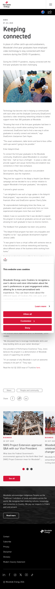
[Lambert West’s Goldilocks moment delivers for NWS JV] (31, 469)
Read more (11, 515)
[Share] (50, 12)
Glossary (6, 557)
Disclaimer (7, 551)
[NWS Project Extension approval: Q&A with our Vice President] (23, 469)
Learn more (40, 306)
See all (12, 478)
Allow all (27, 314)
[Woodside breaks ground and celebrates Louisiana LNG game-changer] (27, 469)
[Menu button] (50, 4)
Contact (6, 536)
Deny (27, 328)
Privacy (6, 546)
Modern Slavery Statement (14, 562)
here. (38, 367)
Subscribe (7, 541)
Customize (26, 321)
